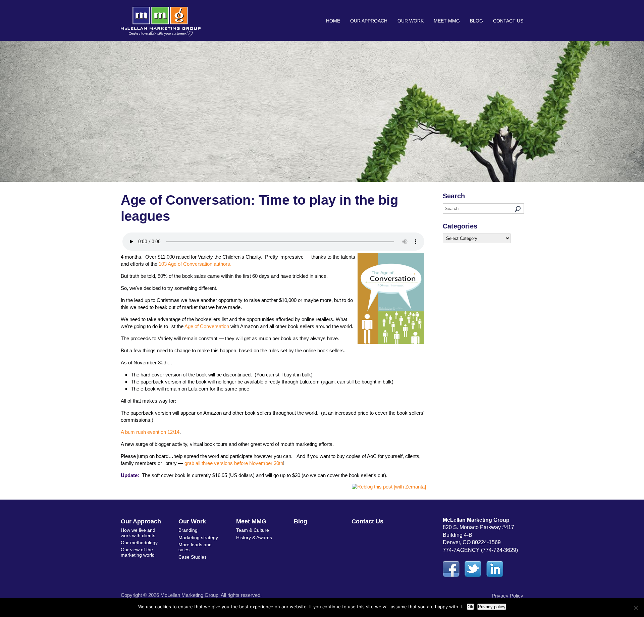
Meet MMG (447, 20)
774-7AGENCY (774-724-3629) (480, 550)
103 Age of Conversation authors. (195, 264)
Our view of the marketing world (138, 552)
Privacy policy (491, 606)
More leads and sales (195, 547)
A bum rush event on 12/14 (150, 432)
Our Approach (368, 20)
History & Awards (254, 537)
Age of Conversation (206, 326)
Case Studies (192, 557)
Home (333, 20)
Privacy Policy (507, 596)
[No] (635, 607)
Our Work (410, 20)
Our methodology (139, 542)
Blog (476, 20)
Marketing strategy (198, 537)
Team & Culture (252, 530)
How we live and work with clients (138, 532)
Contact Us (508, 20)
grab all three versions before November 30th (233, 463)
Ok (470, 606)
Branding (188, 530)
